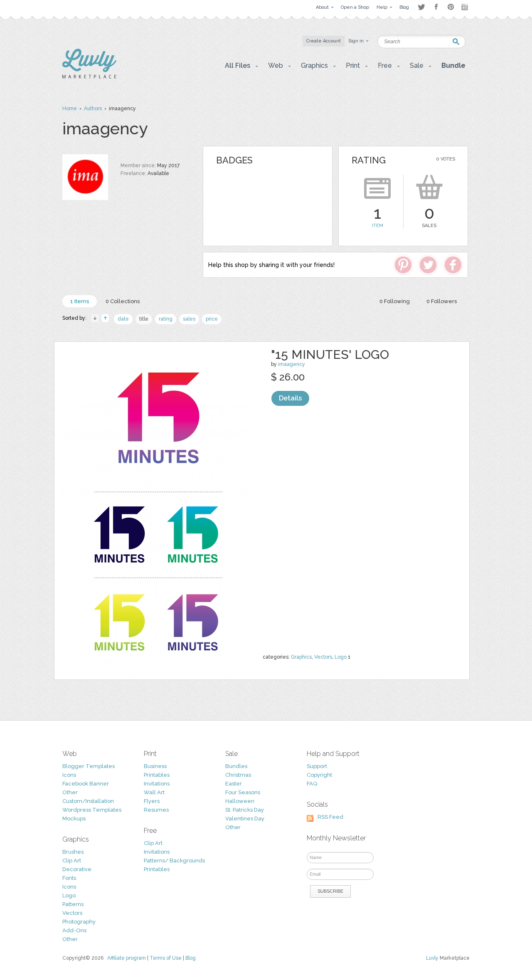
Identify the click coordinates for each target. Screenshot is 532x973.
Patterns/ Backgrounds (174, 860)
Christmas (238, 775)
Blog (190, 958)
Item (377, 225)
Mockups (74, 818)
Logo (341, 657)
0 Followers (441, 301)
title (143, 319)
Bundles (236, 766)
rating (165, 319)
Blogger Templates (88, 766)
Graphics (301, 657)
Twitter (421, 7)
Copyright (319, 775)
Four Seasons (242, 792)
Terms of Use (166, 958)
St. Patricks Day (244, 810)
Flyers (152, 801)
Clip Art (71, 860)
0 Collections (123, 301)
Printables (157, 775)
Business (155, 766)
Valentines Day (244, 818)
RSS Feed (330, 817)
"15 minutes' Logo (330, 354)
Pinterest (450, 7)
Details (290, 398)
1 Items (79, 301)
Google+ (465, 7)
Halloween (239, 801)
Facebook (436, 7)
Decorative (76, 869)
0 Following (394, 301)
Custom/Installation (88, 801)
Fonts (69, 878)
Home (69, 108)
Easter (233, 783)
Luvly (432, 958)
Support (317, 766)
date (123, 319)
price (212, 319)
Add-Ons (74, 930)
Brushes (73, 852)
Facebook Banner (85, 783)
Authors (93, 108)
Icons (69, 775)
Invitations (157, 783)
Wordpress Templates (91, 810)
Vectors (323, 657)
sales (189, 319)
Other (70, 792)
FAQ (312, 783)
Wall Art (154, 792)
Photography (79, 922)
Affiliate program (126, 958)
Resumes (156, 810)
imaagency (291, 364)
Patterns (73, 904)
